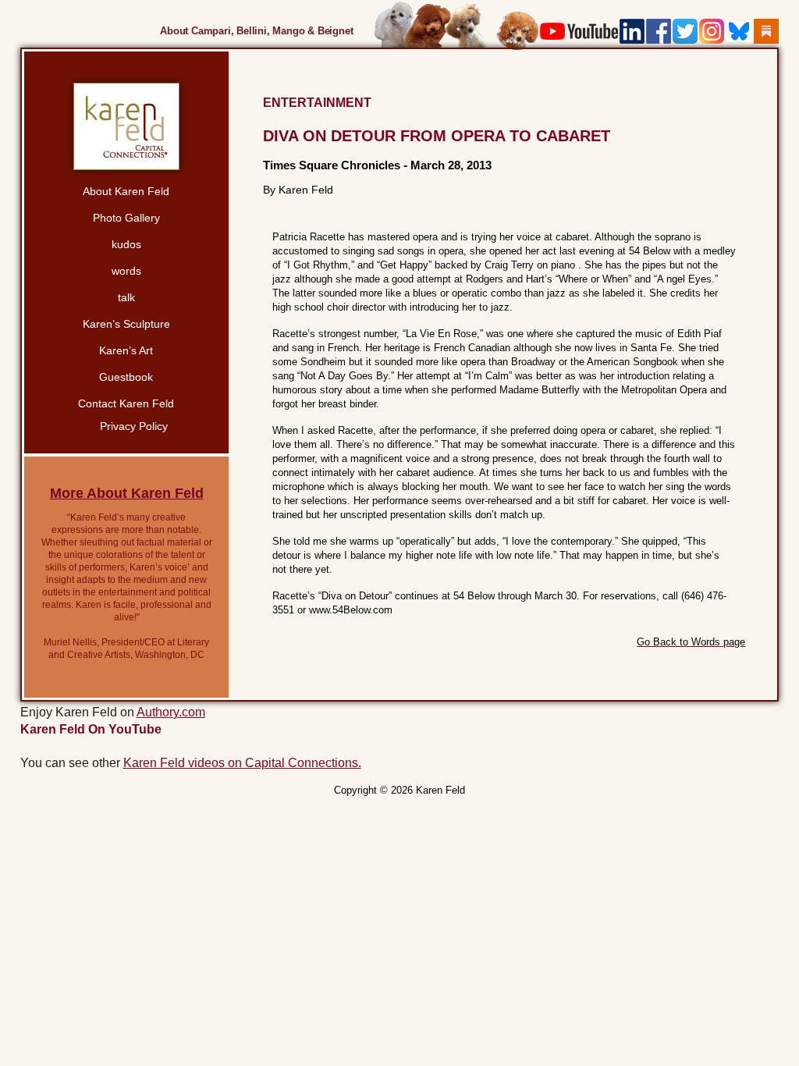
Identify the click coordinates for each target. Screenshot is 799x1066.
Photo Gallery (126, 217)
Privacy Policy (134, 426)
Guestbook (126, 377)
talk (126, 297)
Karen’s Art (126, 350)
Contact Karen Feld (126, 403)
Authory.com (171, 712)
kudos (126, 244)
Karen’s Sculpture (126, 324)
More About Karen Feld (127, 493)
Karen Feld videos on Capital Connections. (242, 762)
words (126, 271)
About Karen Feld (126, 191)
